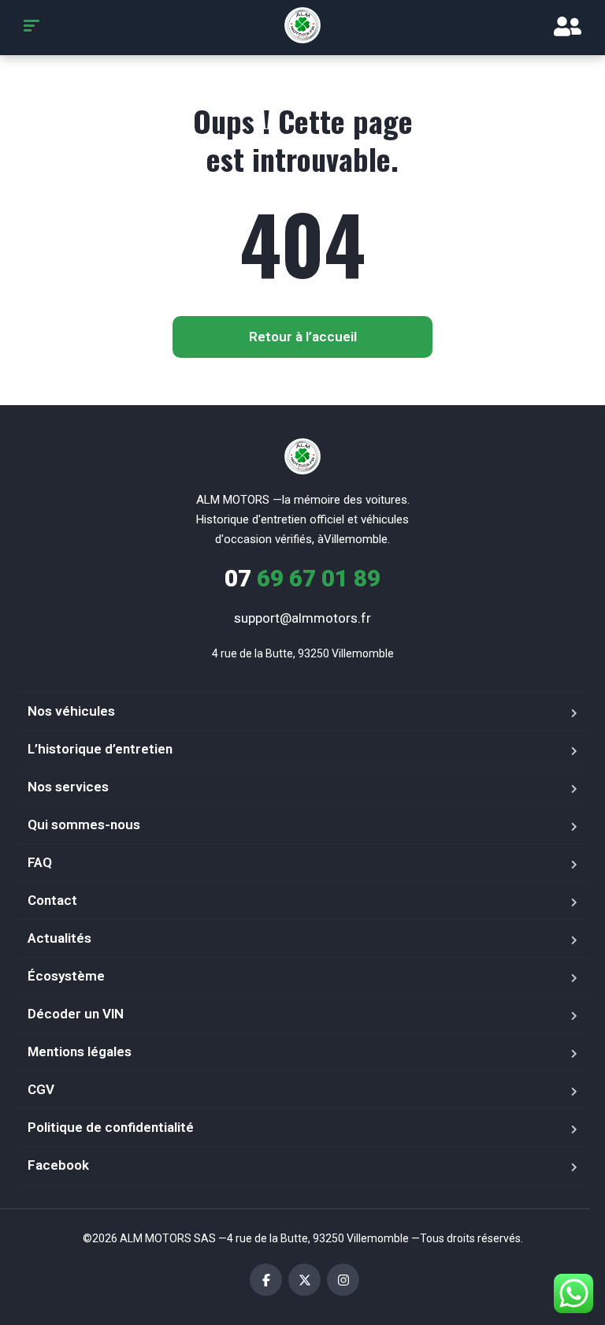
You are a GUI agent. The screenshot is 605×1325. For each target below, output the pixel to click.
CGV (41, 1089)
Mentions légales (80, 1051)
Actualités (59, 938)
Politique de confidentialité (111, 1127)
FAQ (40, 862)
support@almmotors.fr (302, 618)
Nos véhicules (71, 711)
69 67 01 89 (302, 578)
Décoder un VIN (76, 1014)
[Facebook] (266, 1280)
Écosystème (66, 976)
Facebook (58, 1165)
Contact (52, 900)
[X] (304, 1280)
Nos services (68, 787)
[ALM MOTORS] (302, 25)
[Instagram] (343, 1280)
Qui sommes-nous (84, 824)
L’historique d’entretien (100, 749)
